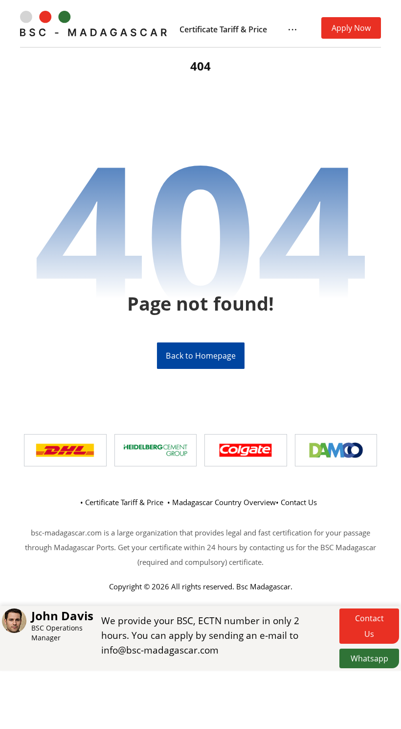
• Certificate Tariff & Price (121, 502)
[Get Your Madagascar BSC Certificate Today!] (93, 23)
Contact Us (369, 626)
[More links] (292, 29)
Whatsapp (369, 658)
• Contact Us (296, 502)
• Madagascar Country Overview (221, 502)
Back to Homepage (200, 355)
